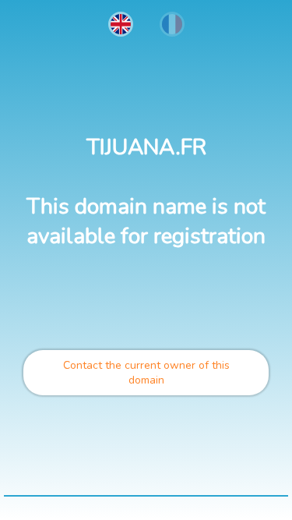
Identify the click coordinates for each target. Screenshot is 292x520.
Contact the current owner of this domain (146, 372)
